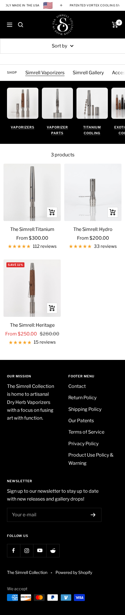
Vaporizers (22, 127)
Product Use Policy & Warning (90, 459)
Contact (77, 386)
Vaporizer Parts (57, 130)
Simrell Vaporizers (45, 72)
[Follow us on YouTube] (39, 550)
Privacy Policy (83, 443)
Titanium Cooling (92, 130)
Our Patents (81, 420)
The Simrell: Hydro (92, 229)
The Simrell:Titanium (32, 229)
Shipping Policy (84, 409)
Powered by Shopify (74, 572)
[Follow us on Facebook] (13, 550)
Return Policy (82, 397)
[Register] (93, 515)
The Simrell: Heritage (32, 325)
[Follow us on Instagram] (26, 550)
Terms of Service (86, 432)
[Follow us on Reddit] (52, 550)
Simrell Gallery (88, 72)
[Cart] (115, 25)
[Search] (20, 24)
